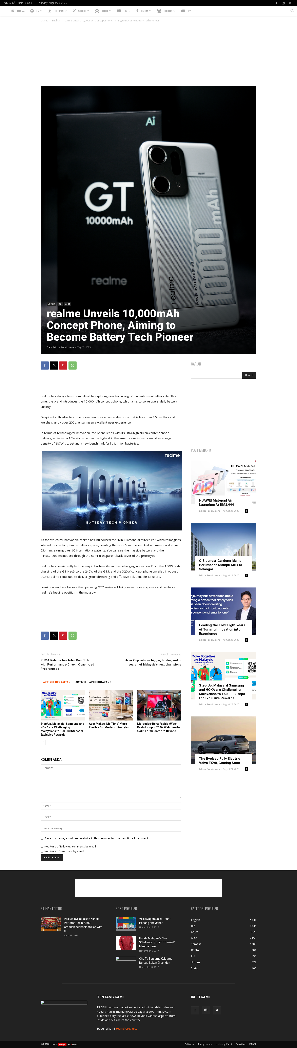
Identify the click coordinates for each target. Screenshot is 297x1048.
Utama (44, 20)
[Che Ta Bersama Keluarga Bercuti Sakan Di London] (126, 964)
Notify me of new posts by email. (64, 851)
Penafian (240, 1044)
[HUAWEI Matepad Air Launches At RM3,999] (223, 482)
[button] (292, 11)
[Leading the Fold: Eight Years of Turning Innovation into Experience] (223, 611)
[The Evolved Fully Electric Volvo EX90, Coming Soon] (223, 740)
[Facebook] (277, 3)
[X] (290, 3)
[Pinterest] (63, 365)
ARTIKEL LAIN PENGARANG (93, 682)
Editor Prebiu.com (63, 347)
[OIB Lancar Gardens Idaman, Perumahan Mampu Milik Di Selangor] (223, 546)
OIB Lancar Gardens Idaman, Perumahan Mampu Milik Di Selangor (221, 565)
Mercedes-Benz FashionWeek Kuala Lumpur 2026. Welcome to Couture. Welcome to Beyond (158, 727)
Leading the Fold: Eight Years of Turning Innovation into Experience (222, 629)
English (56, 20)
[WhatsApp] (72, 365)
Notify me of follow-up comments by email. (70, 846)
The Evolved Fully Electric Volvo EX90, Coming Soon (219, 760)
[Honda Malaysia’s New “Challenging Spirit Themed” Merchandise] (126, 943)
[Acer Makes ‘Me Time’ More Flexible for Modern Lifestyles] (111, 705)
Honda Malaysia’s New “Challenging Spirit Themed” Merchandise (157, 942)
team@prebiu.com (128, 1028)
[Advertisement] (148, 55)
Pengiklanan (205, 1044)
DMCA (252, 1044)
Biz (59, 303)
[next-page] (49, 742)
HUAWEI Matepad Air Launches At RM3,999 (216, 502)
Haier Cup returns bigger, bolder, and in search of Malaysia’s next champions (153, 662)
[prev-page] (43, 742)
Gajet (67, 303)
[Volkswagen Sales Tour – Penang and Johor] (126, 924)
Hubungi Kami (224, 1044)
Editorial (189, 1044)
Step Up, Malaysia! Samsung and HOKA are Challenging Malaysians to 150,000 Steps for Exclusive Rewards (222, 691)
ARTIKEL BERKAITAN (57, 682)
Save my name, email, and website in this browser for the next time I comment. (97, 838)
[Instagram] (283, 3)
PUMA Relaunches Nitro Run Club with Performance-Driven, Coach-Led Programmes (67, 664)
